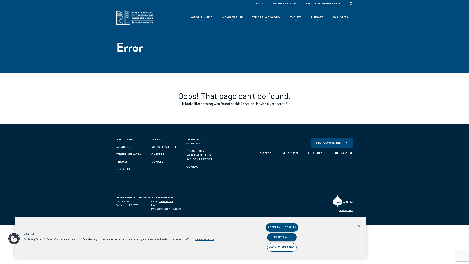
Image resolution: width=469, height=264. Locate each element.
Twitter (293, 153)
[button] (14, 239)
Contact (193, 167)
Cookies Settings (282, 247)
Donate (157, 162)
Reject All (282, 237)
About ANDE (202, 17)
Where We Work (266, 17)
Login (259, 4)
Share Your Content (195, 142)
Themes (317, 17)
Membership (232, 17)
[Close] (359, 226)
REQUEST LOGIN (284, 4)
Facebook (266, 153)
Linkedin (319, 153)
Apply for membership (323, 4)
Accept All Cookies (282, 227)
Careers (158, 154)
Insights (340, 17)
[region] (190, 237)
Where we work (129, 154)
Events (295, 17)
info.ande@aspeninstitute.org (166, 208)
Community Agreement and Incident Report (199, 155)
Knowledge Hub (164, 147)
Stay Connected (328, 142)
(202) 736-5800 (166, 201)
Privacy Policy (346, 210)
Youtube (347, 153)
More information (204, 239)
